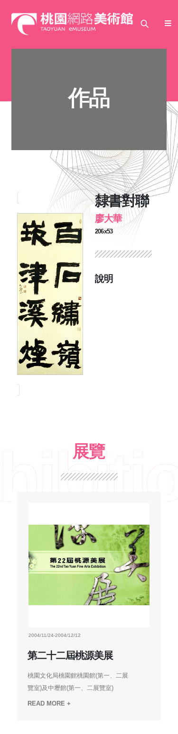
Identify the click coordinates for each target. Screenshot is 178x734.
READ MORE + (49, 703)
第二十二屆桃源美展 (75, 655)
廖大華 (108, 218)
